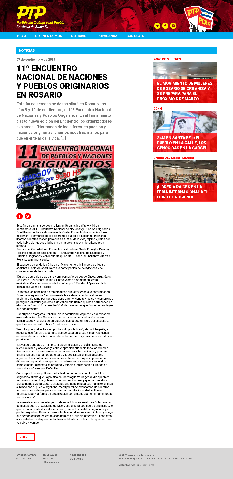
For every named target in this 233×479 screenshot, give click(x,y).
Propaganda (106, 36)
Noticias (78, 36)
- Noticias (48, 458)
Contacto (135, 36)
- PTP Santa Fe (23, 458)
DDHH (158, 108)
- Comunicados (51, 462)
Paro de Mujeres (167, 59)
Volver (25, 437)
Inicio (21, 36)
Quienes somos (48, 36)
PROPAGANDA (78, 455)
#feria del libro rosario (174, 157)
